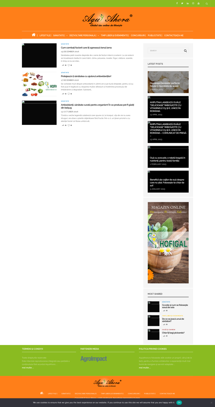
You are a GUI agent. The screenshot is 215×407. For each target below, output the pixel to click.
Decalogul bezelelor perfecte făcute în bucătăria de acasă (165, 84)
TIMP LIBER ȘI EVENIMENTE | (115, 35)
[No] (211, 402)
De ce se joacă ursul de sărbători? (173, 320)
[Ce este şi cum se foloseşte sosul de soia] (153, 306)
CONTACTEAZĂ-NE (173, 35)
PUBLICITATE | (155, 35)
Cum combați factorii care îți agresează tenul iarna (86, 47)
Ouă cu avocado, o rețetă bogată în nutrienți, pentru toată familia (167, 159)
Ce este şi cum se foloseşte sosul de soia (175, 306)
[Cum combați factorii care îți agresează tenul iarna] (39, 55)
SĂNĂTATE (65, 44)
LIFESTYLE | (45, 35)
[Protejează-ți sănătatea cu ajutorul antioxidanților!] (39, 84)
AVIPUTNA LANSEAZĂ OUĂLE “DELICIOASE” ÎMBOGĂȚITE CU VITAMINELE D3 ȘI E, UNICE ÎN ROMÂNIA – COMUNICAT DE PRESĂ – (168, 130)
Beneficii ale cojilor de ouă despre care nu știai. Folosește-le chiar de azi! (167, 182)
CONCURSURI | (138, 35)
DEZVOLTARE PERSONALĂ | (82, 35)
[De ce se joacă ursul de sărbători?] (153, 320)
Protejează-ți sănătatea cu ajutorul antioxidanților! (86, 76)
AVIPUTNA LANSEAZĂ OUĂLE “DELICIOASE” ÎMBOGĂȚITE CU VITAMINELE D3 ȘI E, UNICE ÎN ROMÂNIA (165, 106)
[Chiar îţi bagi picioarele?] (153, 334)
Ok (179, 402)
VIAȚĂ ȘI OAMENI (168, 329)
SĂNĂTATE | (59, 35)
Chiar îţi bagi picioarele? (173, 332)
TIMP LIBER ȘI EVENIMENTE (172, 316)
